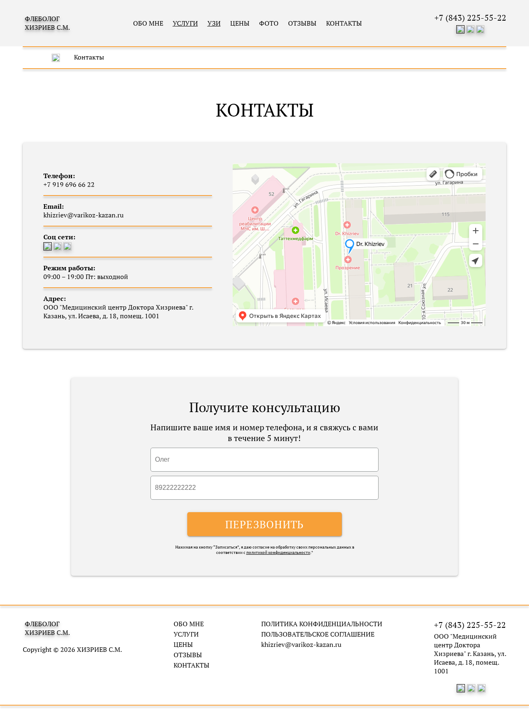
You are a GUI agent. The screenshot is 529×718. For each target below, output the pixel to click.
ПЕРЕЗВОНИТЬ (264, 524)
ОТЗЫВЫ (302, 23)
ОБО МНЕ (148, 23)
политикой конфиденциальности (278, 552)
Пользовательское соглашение (317, 634)
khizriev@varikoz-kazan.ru (301, 644)
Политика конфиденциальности (321, 624)
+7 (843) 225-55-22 (470, 17)
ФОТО (269, 23)
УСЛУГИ (186, 634)
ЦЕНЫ (240, 23)
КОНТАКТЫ (344, 23)
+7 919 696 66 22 (69, 184)
